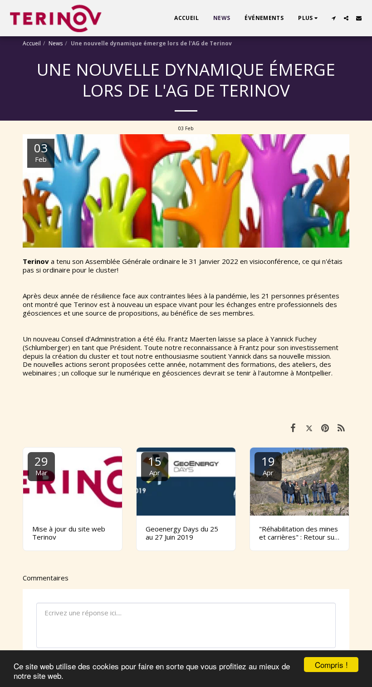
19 (268, 465)
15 (155, 465)
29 (41, 465)
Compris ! (331, 664)
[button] (333, 18)
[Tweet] (309, 427)
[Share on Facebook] (293, 427)
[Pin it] (325, 427)
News (56, 43)
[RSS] (341, 427)
